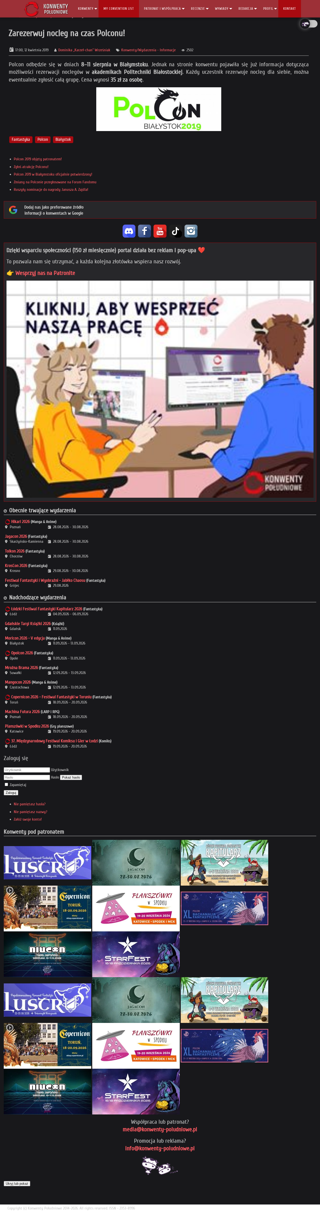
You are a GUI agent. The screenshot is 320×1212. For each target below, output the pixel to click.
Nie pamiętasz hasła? (30, 804)
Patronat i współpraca (162, 9)
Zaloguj (11, 793)
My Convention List (119, 9)
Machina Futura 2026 (22, 711)
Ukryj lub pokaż (17, 1183)
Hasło (55, 777)
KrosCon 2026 (16, 565)
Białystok (63, 139)
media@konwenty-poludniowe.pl (160, 1129)
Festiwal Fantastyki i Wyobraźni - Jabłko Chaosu (45, 580)
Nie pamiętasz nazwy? (30, 812)
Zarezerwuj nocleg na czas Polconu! (67, 33)
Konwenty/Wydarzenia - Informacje (148, 50)
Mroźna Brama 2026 (21, 667)
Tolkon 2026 (14, 551)
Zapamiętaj (18, 785)
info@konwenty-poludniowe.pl (160, 1148)
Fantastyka (21, 139)
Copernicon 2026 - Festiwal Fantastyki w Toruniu (51, 697)
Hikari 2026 (20, 521)
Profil (268, 9)
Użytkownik (60, 770)
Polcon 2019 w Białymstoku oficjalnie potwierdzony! (53, 174)
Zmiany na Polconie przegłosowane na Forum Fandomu (55, 182)
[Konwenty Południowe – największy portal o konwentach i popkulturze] (46, 9)
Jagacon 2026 (16, 536)
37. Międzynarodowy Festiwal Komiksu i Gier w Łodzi (54, 741)
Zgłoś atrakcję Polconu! (31, 167)
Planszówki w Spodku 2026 (27, 726)
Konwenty (86, 9)
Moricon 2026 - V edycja (25, 638)
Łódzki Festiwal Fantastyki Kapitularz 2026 (46, 609)
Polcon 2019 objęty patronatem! (38, 159)
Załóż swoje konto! (28, 819)
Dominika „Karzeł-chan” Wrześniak (84, 50)
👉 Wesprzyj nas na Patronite (40, 273)
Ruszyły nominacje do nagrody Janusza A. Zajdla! (51, 189)
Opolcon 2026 (22, 653)
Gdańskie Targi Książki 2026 (28, 623)
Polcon (43, 139)
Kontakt (289, 9)
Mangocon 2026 (18, 682)
